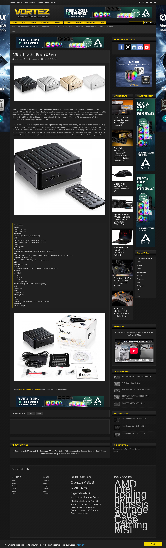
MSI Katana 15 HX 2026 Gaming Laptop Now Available (121, 251)
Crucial (73, 513)
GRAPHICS (45, 27)
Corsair (77, 482)
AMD (86, 493)
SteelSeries (85, 501)
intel (90, 497)
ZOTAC (80, 504)
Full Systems (141, 286)
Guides (139, 296)
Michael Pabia (21, 59)
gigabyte (77, 493)
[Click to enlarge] (60, 66)
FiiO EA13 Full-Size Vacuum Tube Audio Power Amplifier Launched (122, 121)
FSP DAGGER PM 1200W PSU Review (136, 389)
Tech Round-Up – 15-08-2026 (134, 418)
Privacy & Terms (30, 2)
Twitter (45, 483)
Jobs (13, 493)
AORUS (97, 504)
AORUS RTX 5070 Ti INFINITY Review (136, 376)
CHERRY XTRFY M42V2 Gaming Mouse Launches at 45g (122, 187)
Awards (12, 2)
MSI (86, 488)
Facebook (46, 480)
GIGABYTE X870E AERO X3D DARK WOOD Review (135, 397)
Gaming (53, 2)
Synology (84, 513)
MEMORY (35, 27)
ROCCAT (89, 504)
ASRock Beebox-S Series (29, 389)
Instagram (46, 486)
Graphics (139, 265)
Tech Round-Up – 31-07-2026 (134, 425)
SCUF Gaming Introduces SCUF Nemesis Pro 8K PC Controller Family (122, 312)
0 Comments (35, 59)
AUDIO (101, 27)
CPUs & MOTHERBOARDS (20, 27)
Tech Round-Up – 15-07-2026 (133, 433)
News (47, 2)
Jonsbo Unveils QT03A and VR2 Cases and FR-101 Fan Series (39, 451)
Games (139, 293)
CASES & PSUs (67, 27)
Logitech (83, 510)
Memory (139, 261)
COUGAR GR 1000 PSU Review (134, 403)
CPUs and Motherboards (144, 258)
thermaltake (84, 507)
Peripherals (140, 279)
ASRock (31, 413)
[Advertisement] (60, 426)
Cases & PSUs (141, 272)
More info (81, 544)
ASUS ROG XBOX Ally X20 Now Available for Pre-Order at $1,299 (122, 281)
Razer (74, 504)
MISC (13, 31)
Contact (19, 2)
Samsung (75, 510)
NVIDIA (77, 488)
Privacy (14, 480)
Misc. (138, 289)
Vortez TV (46, 493)
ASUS (89, 482)
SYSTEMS (110, 27)
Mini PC (39, 413)
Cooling (139, 268)
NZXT (89, 510)
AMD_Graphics (79, 497)
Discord (45, 488)
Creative (74, 507)
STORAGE (79, 27)
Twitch (45, 491)
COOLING (56, 27)
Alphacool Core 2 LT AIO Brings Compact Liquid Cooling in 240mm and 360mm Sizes (122, 219)
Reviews (40, 2)
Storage (139, 275)
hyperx (95, 510)
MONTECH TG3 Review (131, 382)
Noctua (92, 507)
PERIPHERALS (91, 27)
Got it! (153, 544)
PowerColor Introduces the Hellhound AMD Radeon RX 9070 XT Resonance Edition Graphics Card (122, 154)
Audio (138, 282)
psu (78, 513)
